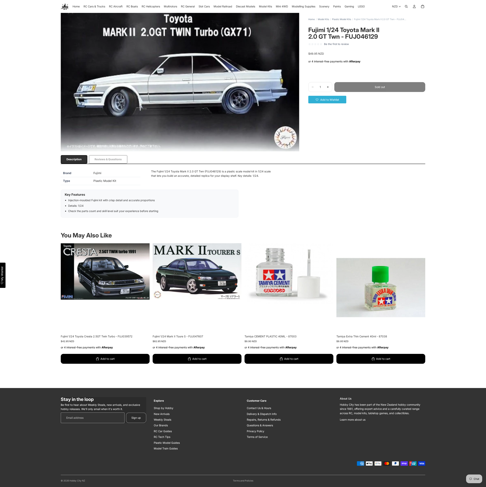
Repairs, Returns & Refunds (264, 419)
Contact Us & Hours (259, 408)
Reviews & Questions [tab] (108, 159)
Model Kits (323, 19)
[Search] (406, 6)
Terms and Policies (243, 480)
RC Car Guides (163, 431)
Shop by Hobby (163, 408)
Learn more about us (352, 419)
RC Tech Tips (162, 436)
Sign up (136, 417)
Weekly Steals (162, 419)
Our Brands (161, 425)
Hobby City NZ (77, 480)
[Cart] (422, 6)
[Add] (143, 326)
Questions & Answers (260, 425)
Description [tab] (74, 159)
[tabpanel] (243, 193)
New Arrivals (162, 413)
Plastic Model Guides (167, 442)
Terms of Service (257, 436)
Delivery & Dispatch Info (262, 413)
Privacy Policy (255, 431)
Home (311, 19)
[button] (327, 99)
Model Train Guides (166, 448)
